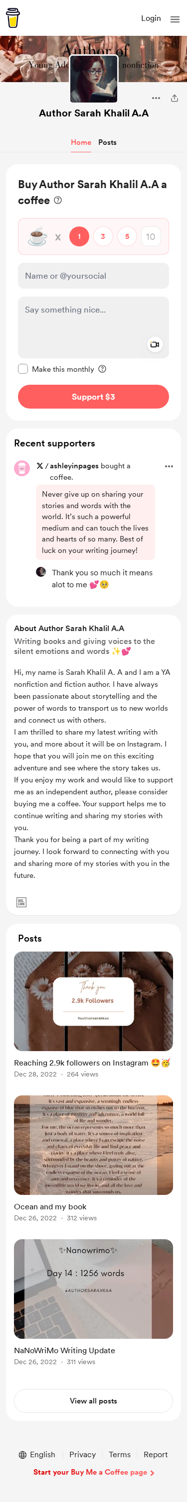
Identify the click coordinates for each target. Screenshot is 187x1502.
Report (156, 1454)
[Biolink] (21, 902)
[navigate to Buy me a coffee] (13, 18)
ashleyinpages (74, 465)
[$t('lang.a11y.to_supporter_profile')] (41, 572)
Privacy (82, 1454)
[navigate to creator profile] (94, 79)
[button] (175, 19)
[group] (93, 1020)
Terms (120, 1454)
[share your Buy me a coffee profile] (174, 98)
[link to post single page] (93, 1016)
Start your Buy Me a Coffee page (90, 1472)
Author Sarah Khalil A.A (94, 113)
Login (151, 18)
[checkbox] (56, 368)
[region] (93, 292)
